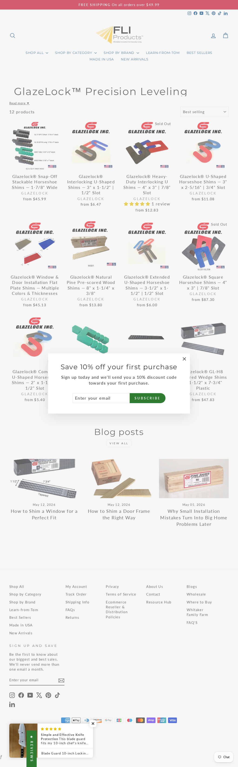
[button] (92, 723)
